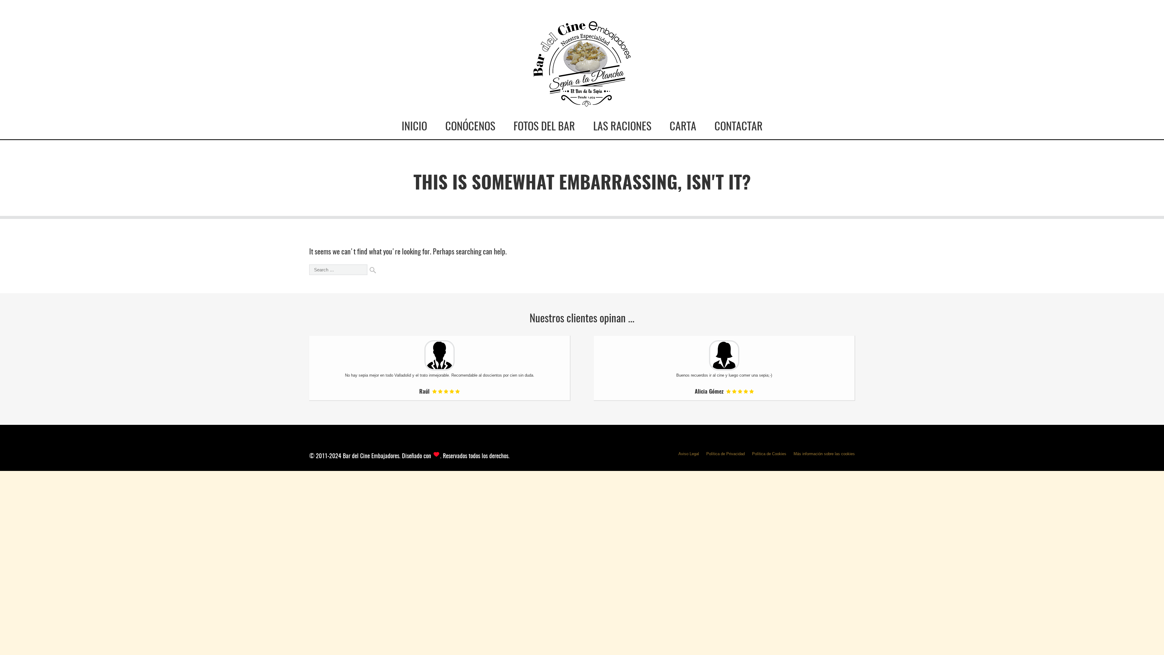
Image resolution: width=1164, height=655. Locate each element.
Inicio (414, 127)
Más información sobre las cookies (824, 454)
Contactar (738, 127)
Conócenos (470, 127)
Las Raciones (622, 127)
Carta (683, 127)
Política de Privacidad (725, 454)
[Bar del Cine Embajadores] (582, 101)
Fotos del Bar (544, 127)
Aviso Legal (688, 454)
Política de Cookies (769, 454)
